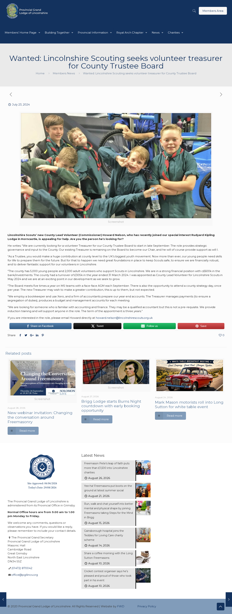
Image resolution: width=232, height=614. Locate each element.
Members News (64, 73)
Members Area (212, 11)
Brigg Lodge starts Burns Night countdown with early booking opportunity (111, 406)
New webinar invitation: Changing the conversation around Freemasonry (40, 417)
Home (40, 73)
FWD (120, 606)
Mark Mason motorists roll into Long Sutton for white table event (189, 404)
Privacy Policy (146, 606)
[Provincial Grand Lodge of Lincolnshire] (27, 11)
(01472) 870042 (21, 568)
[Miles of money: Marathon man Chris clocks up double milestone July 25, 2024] (229, 599)
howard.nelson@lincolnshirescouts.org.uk (124, 318)
